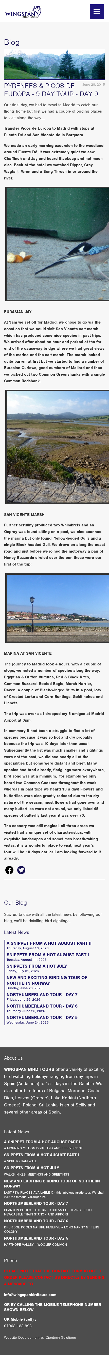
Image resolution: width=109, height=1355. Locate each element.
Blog (12, 42)
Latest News (16, 932)
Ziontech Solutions (61, 1337)
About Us (13, 1058)
